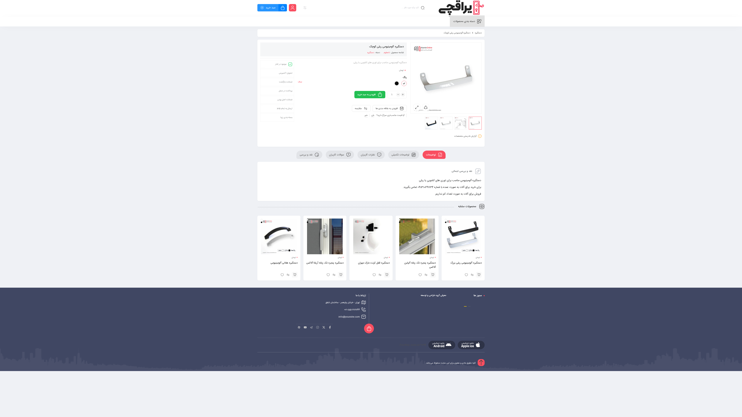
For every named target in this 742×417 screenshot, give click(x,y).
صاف (300, 82)
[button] (469, 306)
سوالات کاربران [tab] (337, 155)
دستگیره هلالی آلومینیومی (284, 263)
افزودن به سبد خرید (366, 95)
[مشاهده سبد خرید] (282, 8)
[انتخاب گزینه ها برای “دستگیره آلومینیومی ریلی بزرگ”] (479, 275)
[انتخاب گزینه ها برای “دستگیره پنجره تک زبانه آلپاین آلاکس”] (433, 275)
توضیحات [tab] (431, 155)
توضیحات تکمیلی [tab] (400, 155)
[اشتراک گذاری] (425, 107)
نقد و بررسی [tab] (306, 155)
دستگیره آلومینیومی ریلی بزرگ (466, 263)
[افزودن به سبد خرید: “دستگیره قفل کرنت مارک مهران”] (387, 275)
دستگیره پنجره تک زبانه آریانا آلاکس (325, 263)
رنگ (405, 77)
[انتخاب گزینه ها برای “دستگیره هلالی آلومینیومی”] (295, 275)
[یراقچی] (461, 8)
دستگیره (478, 33)
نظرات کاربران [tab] (368, 155)
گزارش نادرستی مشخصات (465, 136)
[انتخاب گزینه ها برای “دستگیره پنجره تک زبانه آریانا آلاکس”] (341, 275)
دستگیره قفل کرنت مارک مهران (374, 263)
